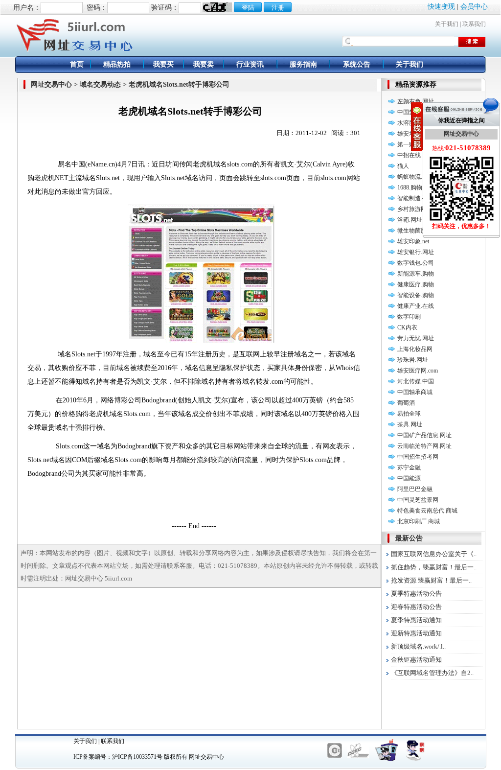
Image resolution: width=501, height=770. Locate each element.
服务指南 (303, 64)
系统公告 (356, 64)
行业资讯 (250, 64)
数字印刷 (409, 316)
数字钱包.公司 (415, 262)
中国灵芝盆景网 (417, 499)
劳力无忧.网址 (415, 338)
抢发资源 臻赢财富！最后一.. (431, 580)
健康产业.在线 (415, 306)
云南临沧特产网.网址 (424, 446)
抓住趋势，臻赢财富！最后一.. (434, 567)
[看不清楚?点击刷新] (217, 7)
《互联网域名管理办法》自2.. (432, 673)
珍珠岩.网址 (412, 359)
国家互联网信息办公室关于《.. (434, 554)
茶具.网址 (409, 424)
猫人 (403, 166)
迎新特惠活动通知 (416, 633)
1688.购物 (409, 187)
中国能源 (409, 478)
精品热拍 (117, 64)
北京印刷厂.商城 (418, 521)
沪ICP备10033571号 (137, 756)
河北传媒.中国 (415, 381)
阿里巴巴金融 (415, 489)
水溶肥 (406, 122)
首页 (77, 64)
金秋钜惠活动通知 (416, 659)
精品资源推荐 (415, 84)
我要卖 (203, 64)
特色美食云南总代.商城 (427, 510)
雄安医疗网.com (417, 370)
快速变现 (441, 6)
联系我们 (474, 24)
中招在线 (409, 155)
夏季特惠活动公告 (416, 593)
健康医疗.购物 (415, 284)
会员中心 (474, 6)
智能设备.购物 (415, 295)
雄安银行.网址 (415, 252)
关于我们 (446, 24)
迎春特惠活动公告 (416, 606)
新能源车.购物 (415, 273)
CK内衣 (407, 327)
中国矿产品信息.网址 (424, 435)
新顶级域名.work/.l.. (418, 646)
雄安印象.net (413, 241)
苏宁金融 (409, 467)
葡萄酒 (406, 402)
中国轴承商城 (415, 392)
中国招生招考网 (417, 456)
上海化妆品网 (415, 349)
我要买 (163, 64)
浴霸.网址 (409, 219)
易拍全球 (409, 413)
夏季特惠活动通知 (416, 620)
